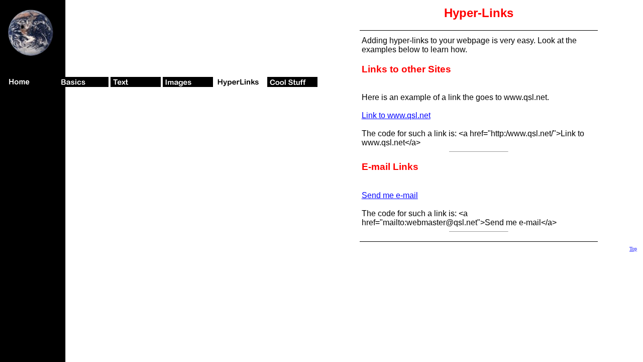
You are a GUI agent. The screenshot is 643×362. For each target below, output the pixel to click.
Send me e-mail (390, 195)
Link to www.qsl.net (396, 115)
